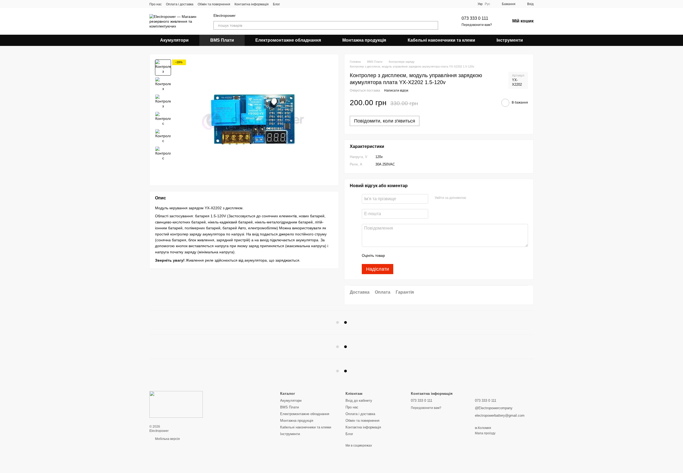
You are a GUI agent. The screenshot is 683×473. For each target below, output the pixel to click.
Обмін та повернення (214, 4)
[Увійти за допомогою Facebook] (472, 198)
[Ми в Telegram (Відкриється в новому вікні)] (294, 4)
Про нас (155, 4)
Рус (487, 4)
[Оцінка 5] (428, 255)
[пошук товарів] (434, 25)
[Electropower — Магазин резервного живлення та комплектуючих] (176, 404)
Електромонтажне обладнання (288, 40)
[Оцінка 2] (402, 255)
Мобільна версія (167, 439)
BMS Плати (222, 40)
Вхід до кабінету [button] (359, 401)
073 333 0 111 (475, 18)
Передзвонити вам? (477, 25)
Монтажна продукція (364, 40)
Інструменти (510, 40)
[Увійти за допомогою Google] (480, 198)
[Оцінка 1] (394, 255)
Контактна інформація (252, 4)
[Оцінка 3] (411, 255)
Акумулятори (174, 40)
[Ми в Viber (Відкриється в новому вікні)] (287, 4)
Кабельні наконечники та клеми (441, 40)
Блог (276, 4)
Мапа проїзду (485, 433)
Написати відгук (396, 90)
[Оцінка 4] (419, 255)
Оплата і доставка (179, 4)
